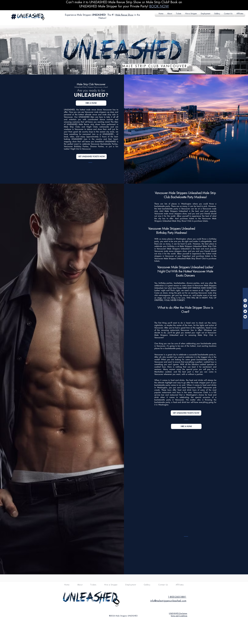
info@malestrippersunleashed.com (168, 600)
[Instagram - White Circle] (245, 300)
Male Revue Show (124, 14)
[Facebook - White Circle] (245, 306)
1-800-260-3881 (177, 596)
